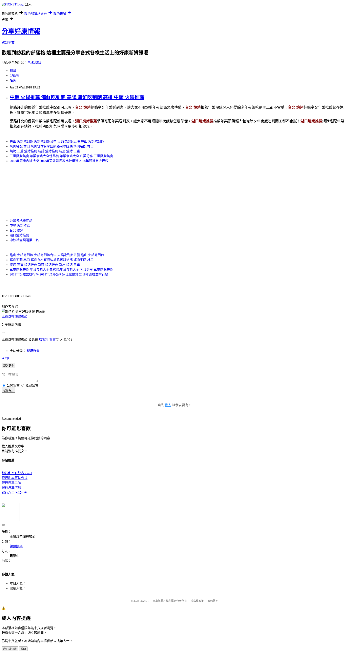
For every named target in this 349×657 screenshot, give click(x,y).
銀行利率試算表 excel (17, 473)
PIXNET (144, 600)
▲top (5, 358)
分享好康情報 (21, 31)
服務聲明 (213, 600)
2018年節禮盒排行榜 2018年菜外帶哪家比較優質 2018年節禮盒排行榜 (59, 161)
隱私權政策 (197, 600)
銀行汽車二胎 (11, 483)
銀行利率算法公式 (14, 478)
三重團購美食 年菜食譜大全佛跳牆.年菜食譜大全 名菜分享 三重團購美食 (61, 156)
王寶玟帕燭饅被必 (14, 316)
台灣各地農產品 (21, 220)
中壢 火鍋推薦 (20, 225)
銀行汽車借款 (11, 487)
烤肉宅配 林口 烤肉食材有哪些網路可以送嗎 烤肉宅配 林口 (52, 146)
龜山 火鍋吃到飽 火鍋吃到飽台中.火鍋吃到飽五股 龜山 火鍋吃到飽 (57, 141)
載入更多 (8, 365)
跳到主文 (8, 42)
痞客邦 (43, 339)
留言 (52, 339)
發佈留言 (8, 390)
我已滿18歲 (10, 649)
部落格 (14, 75)
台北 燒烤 (16, 230)
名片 (13, 80)
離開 (23, 649)
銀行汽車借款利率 (14, 492)
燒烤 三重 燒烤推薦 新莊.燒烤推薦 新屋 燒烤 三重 (45, 151)
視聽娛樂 (34, 62)
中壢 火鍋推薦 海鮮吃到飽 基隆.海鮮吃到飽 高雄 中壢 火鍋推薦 (77, 97)
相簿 (13, 70)
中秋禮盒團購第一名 (24, 240)
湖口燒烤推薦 (19, 235)
